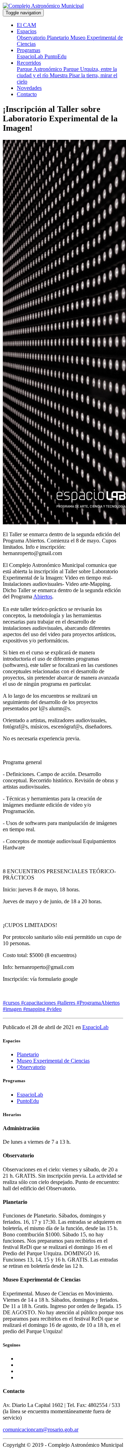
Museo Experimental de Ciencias (53, 1061)
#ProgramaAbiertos (98, 1003)
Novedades (29, 88)
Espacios (26, 31)
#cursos (12, 1003)
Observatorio (32, 38)
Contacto (27, 94)
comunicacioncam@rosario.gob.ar (40, 1429)
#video (54, 1009)
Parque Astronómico (40, 69)
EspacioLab (30, 56)
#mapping (35, 1009)
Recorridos (29, 63)
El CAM (26, 25)
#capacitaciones (39, 1003)
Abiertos (42, 596)
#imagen (13, 1009)
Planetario (58, 38)
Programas (28, 50)
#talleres (67, 1003)
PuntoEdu (55, 56)
